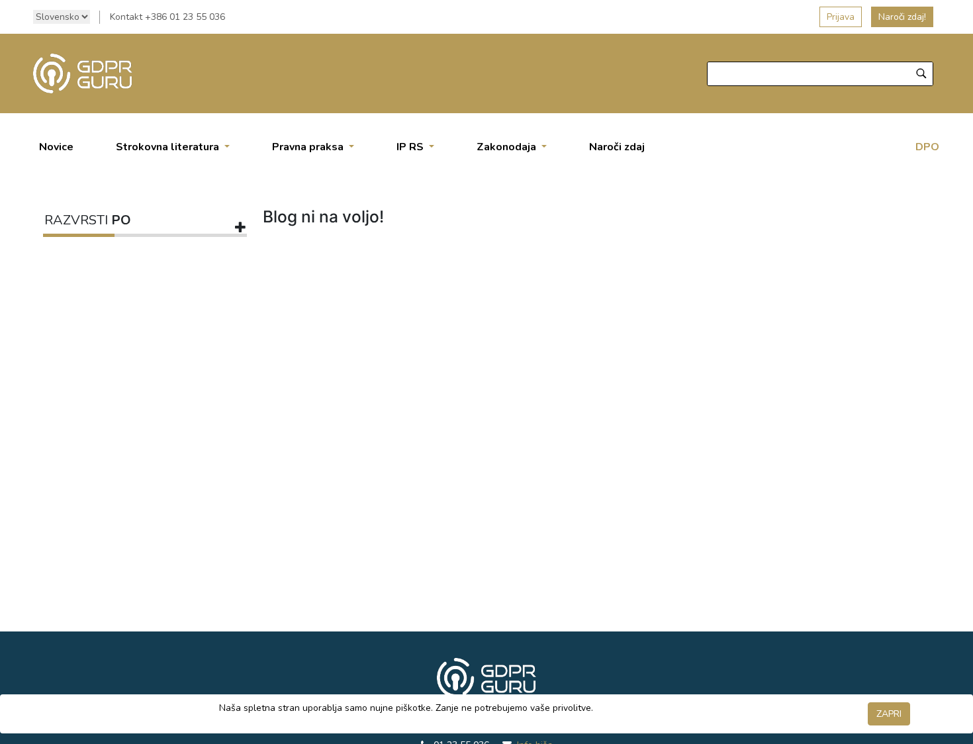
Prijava (841, 17)
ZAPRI (889, 714)
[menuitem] (56, 146)
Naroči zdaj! (902, 17)
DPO (927, 147)
